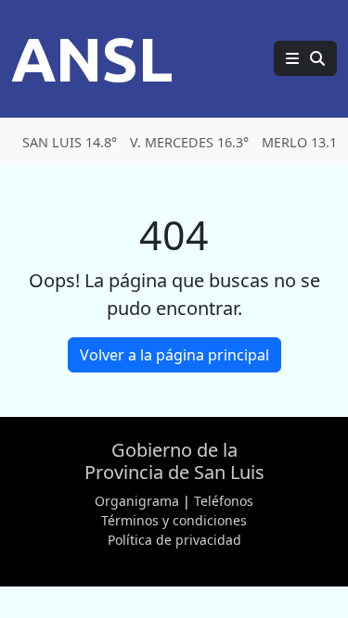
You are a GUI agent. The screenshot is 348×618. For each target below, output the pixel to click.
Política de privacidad (174, 540)
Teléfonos (223, 501)
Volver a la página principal (174, 355)
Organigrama (137, 501)
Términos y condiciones (174, 520)
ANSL (92, 58)
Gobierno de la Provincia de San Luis (174, 461)
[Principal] (305, 58)
